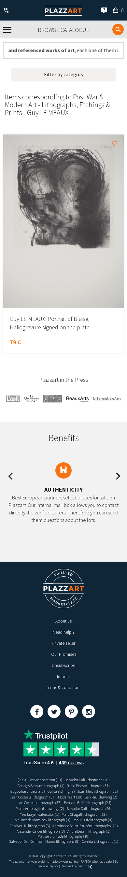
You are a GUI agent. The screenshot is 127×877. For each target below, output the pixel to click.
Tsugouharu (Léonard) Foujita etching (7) (42, 791)
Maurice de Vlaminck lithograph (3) (42, 819)
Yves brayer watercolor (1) (39, 814)
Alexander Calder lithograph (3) (41, 831)
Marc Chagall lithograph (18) (84, 814)
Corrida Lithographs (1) (100, 841)
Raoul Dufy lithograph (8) (92, 819)
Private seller (63, 643)
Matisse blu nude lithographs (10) (63, 836)
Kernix (82, 866)
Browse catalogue (64, 30)
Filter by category (63, 74)
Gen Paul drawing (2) (101, 797)
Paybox (53, 866)
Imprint (63, 676)
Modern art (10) (70, 797)
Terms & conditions (63, 687)
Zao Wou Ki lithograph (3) (29, 825)
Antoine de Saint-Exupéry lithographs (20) (85, 825)
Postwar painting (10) (45, 779)
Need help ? (63, 632)
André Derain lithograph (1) (88, 831)
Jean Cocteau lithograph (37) (33, 797)
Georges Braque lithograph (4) (41, 785)
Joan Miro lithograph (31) (97, 791)
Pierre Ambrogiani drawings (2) (40, 808)
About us (63, 621)
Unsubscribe (63, 665)
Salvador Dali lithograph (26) (87, 779)
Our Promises (63, 654)
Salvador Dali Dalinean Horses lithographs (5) (44, 841)
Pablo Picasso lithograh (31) (88, 785)
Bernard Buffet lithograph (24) (87, 802)
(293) (22, 779)
